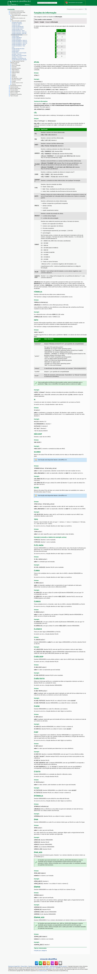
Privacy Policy (24, 966)
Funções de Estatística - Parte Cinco (18, 46)
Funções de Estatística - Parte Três (19, 43)
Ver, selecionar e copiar (17, 78)
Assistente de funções (17, 22)
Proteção (14, 81)
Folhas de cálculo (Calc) (15, 13)
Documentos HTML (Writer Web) (17, 12)
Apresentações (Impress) (16, 85)
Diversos (14, 84)
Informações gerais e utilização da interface (18, 16)
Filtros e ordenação (16, 65)
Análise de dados (15, 72)
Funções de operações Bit (17, 26)
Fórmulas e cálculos (16, 79)
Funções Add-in (15, 51)
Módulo (14, 4)
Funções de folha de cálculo (18, 48)
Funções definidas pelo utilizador (19, 59)
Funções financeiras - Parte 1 (18, 30)
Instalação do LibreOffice (16, 94)
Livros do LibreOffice (48, 959)
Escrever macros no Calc (17, 82)
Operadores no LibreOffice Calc (19, 58)
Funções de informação (17, 34)
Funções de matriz (16, 25)
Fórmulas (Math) (14, 90)
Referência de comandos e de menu (17, 18)
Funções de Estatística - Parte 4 (19, 44)
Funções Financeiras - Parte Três (19, 33)
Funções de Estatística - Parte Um (19, 40)
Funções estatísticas (16, 39)
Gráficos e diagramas (15, 91)
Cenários (14, 74)
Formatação (14, 63)
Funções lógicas (15, 36)
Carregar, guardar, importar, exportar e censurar (17, 61)
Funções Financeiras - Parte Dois (19, 32)
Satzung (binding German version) (58, 966)
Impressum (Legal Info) (14, 966)
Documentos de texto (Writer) (17, 11)
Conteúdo (11, 9)
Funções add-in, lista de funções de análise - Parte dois (19, 56)
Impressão (14, 66)
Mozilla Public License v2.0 (48, 967)
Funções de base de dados (18, 27)
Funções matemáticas (17, 37)
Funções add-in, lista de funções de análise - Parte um (19, 53)
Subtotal (14, 75)
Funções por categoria (17, 23)
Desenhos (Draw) (14, 87)
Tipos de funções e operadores (19, 20)
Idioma (27, 4)
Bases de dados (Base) (15, 88)
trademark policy (43, 970)
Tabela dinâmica (15, 69)
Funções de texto (16, 50)
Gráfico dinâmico (16, 71)
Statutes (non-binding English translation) (38, 966)
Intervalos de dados (16, 68)
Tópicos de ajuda (14, 95)
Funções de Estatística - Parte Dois (19, 41)
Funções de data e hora (17, 29)
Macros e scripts (14, 92)
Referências (14, 77)
